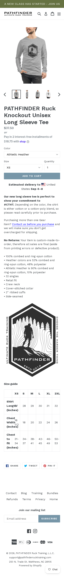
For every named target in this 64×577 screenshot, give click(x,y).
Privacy (40, 499)
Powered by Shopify (30, 565)
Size (6, 161)
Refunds (12, 499)
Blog (24, 493)
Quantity (49, 161)
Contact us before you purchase (33, 224)
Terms (26, 499)
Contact (11, 493)
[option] (16, 94)
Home (54, 499)
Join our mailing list (32, 510)
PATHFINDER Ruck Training (31, 553)
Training (36, 493)
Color (7, 148)
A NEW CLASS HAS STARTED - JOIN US (32, 4)
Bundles (52, 493)
